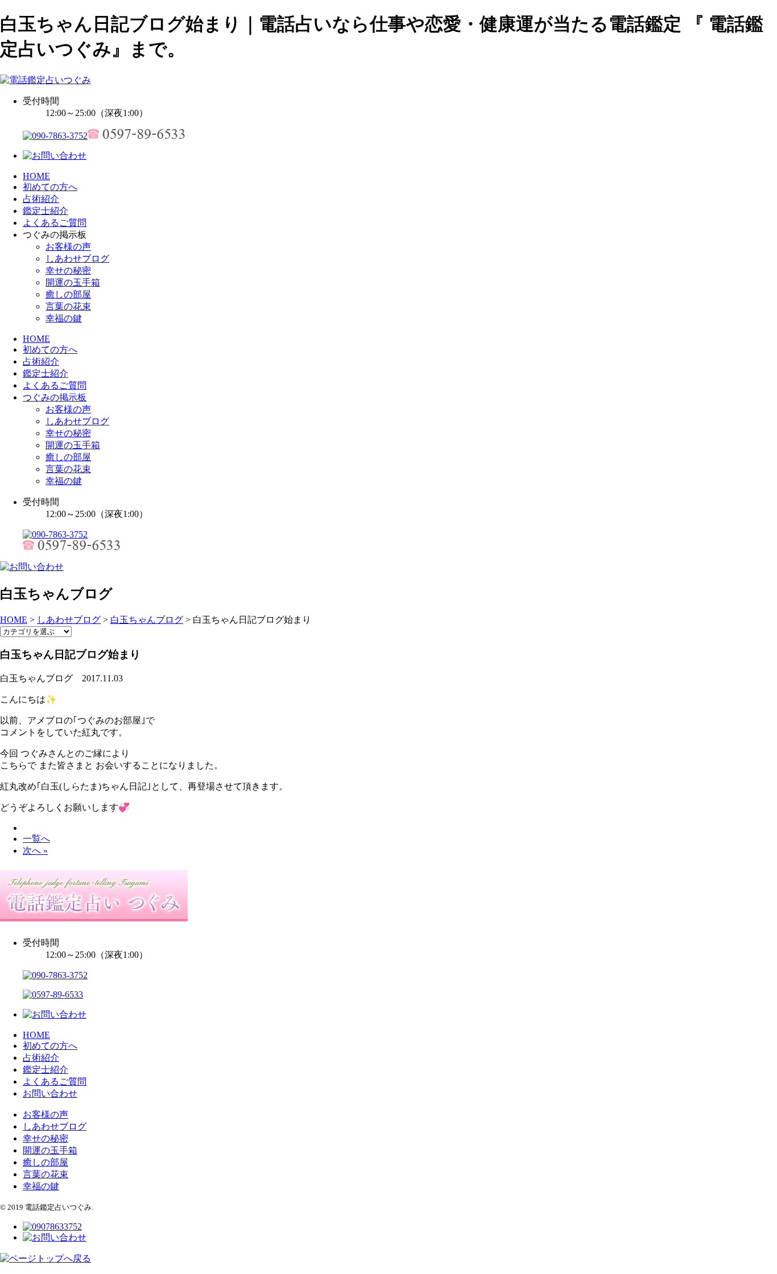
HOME (36, 176)
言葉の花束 (68, 306)
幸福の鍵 (64, 318)
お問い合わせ (50, 1093)
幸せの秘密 (68, 270)
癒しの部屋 (68, 294)
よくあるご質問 (54, 223)
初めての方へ (50, 187)
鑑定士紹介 (45, 211)
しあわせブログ (77, 258)
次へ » (35, 850)
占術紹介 (41, 199)
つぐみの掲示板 (54, 397)
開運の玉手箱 (73, 282)
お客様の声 (68, 246)
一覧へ (36, 838)
